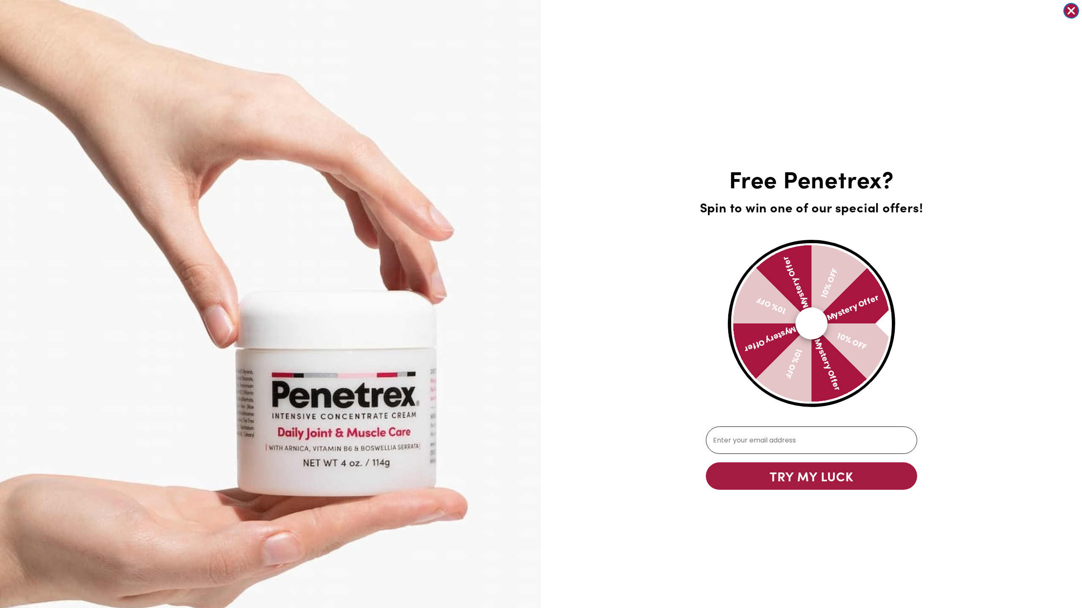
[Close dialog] (1071, 10)
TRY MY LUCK (811, 476)
